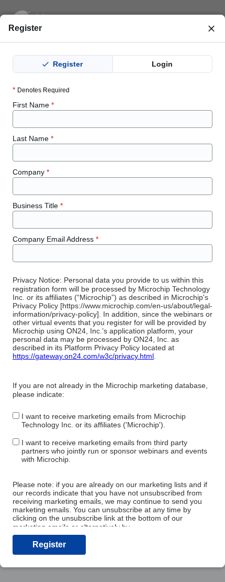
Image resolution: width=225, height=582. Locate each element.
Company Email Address (55, 239)
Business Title (38, 205)
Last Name (33, 138)
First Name (33, 105)
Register (67, 64)
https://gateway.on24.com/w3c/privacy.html (83, 356)
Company (31, 172)
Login (162, 64)
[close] (211, 28)
